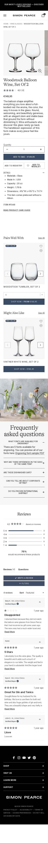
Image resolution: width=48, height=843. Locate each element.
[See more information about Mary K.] (40, 602)
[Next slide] (40, 274)
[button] (40, 71)
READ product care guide (16, 210)
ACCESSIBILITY (26, 810)
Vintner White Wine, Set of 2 (21, 361)
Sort (22, 592)
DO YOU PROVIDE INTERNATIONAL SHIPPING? (23, 492)
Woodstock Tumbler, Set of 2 (21, 286)
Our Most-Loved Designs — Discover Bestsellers (24, 5)
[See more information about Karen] (40, 642)
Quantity (7, 145)
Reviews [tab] (9, 570)
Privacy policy (10, 810)
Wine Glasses (16, 24)
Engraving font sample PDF (29, 453)
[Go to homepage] (24, 15)
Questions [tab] (23, 570)
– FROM (24, 302)
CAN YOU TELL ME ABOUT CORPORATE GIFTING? (23, 482)
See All (41, 238)
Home (5, 24)
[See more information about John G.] (40, 720)
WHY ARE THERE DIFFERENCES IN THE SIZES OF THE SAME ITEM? (23, 463)
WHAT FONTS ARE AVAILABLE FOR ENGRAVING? (23, 442)
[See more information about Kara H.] (40, 680)
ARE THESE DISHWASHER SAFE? (18, 472)
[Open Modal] (4, 15)
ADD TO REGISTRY (13, 166)
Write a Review (30, 578)
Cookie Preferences (22, 813)
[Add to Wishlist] (41, 246)
